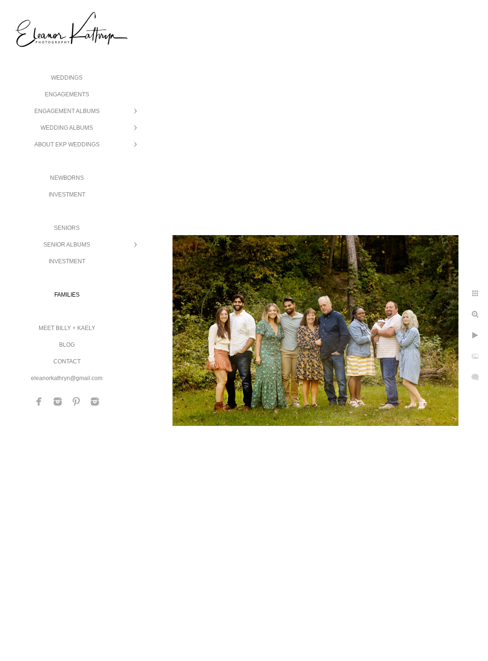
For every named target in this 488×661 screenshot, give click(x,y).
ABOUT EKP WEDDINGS (67, 144)
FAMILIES (67, 294)
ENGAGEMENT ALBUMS (67, 111)
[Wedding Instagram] (58, 401)
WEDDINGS (66, 77)
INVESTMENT (67, 194)
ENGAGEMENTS (67, 94)
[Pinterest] (76, 401)
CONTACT (67, 361)
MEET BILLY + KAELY (67, 328)
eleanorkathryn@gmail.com (66, 378)
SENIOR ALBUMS (66, 244)
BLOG (67, 344)
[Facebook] (39, 401)
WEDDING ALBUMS (67, 127)
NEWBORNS (67, 178)
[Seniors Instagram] (95, 401)
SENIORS (67, 228)
